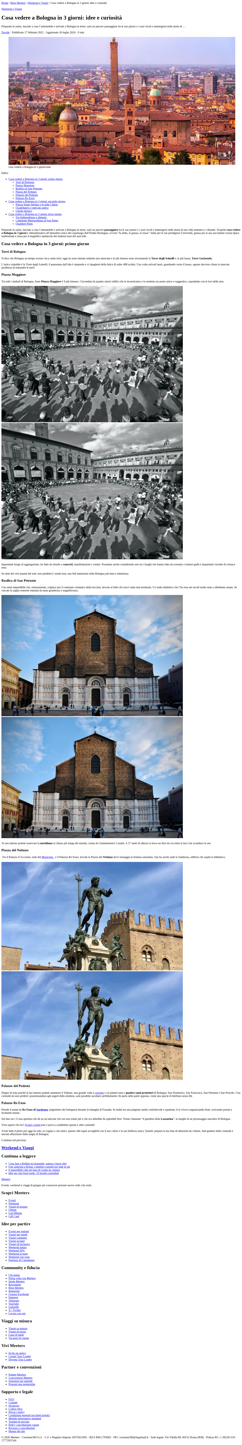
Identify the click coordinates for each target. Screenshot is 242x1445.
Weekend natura (18, 1247)
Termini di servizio (19, 1421)
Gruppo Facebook (19, 1294)
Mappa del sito (17, 1431)
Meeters (5, 1179)
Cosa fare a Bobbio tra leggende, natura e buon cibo (38, 1163)
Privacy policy (17, 1412)
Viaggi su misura (18, 1328)
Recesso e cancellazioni (22, 1428)
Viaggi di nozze (17, 1331)
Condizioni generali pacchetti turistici (29, 1415)
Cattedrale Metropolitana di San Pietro (37, 220)
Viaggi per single (18, 1234)
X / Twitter (15, 1310)
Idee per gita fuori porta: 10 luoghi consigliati (34, 1173)
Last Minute (15, 1213)
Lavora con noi (17, 1313)
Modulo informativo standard (25, 1418)
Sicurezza (14, 1405)
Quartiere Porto (24, 223)
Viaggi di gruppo (18, 1206)
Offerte (12, 1209)
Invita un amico (17, 1353)
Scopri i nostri (33, 1124)
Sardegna (42, 1109)
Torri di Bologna (25, 182)
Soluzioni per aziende (21, 1381)
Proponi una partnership (22, 1384)
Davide (5, 32)
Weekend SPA (17, 1250)
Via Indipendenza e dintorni (31, 217)
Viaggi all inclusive (19, 1244)
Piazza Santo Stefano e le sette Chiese (37, 204)
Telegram (14, 1300)
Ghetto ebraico (24, 210)
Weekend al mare (18, 1253)
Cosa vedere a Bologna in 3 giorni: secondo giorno (37, 201)
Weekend (14, 1203)
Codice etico (15, 1408)
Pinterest (13, 1297)
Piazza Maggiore (25, 185)
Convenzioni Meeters (20, 1377)
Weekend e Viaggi (38, 2)
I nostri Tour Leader (20, 1356)
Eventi (12, 1200)
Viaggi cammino (18, 1237)
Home (4, 2)
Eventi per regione (19, 1231)
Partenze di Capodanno (22, 1260)
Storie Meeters (17, 1281)
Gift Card (14, 1216)
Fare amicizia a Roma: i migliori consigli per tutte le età (39, 1166)
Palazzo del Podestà (27, 194)
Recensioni (15, 1284)
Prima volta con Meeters (22, 1278)
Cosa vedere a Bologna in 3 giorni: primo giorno (36, 179)
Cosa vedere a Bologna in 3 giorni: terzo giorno (35, 214)
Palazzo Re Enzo (25, 198)
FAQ (11, 1399)
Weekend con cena (19, 1256)
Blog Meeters (18, 2)
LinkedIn (14, 1307)
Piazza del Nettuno (26, 191)
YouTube (14, 1303)
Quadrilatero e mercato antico (32, 207)
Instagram (14, 1291)
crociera (99, 1092)
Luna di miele (16, 1334)
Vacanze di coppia (19, 1338)
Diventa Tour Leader (20, 1359)
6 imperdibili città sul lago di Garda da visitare (34, 1169)
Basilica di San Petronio (29, 188)
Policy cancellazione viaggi (24, 1424)
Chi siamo (14, 1275)
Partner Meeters (17, 1374)
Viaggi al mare (17, 1240)
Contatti (13, 1402)
